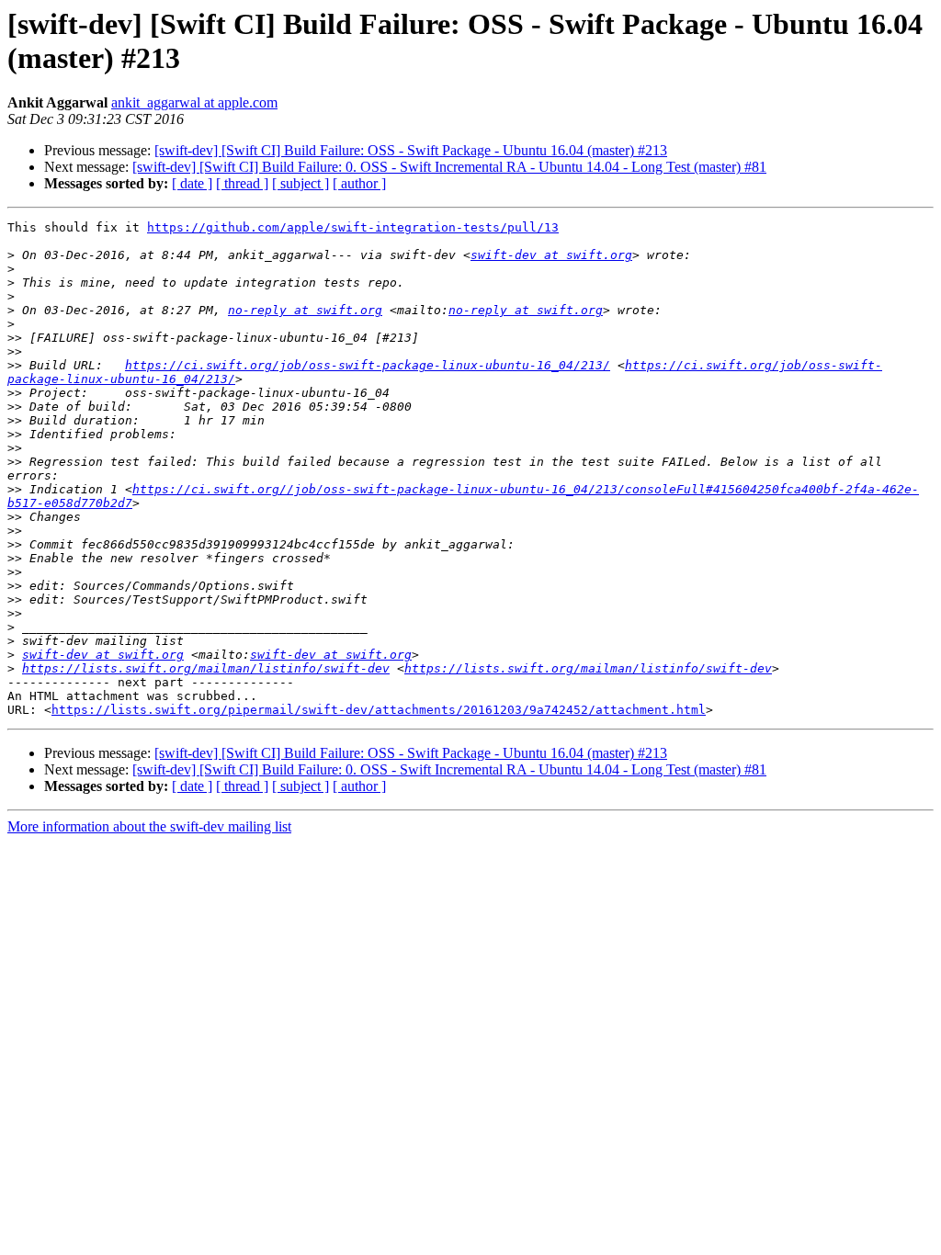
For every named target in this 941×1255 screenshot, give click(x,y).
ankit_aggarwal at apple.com (194, 102)
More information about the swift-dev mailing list (149, 826)
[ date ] (192, 183)
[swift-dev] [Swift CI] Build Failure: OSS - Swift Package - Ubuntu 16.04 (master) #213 (410, 150)
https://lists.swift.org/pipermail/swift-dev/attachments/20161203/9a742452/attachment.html (378, 710)
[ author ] (359, 183)
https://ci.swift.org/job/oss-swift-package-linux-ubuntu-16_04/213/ (367, 365)
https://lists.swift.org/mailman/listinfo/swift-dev (206, 668)
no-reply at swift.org (305, 310)
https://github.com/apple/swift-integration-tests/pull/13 (353, 227)
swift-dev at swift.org (551, 255)
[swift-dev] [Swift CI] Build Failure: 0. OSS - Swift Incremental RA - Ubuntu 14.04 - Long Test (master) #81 (449, 167)
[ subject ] (300, 183)
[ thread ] (242, 183)
